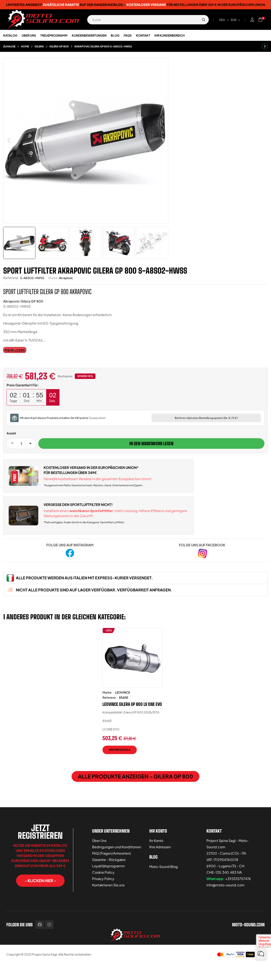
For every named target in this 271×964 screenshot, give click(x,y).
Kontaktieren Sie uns (108, 885)
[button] (40, 880)
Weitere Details (119, 749)
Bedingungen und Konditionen (116, 847)
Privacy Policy (103, 878)
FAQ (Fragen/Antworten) (111, 853)
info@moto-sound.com (225, 885)
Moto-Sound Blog (163, 866)
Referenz (10, 277)
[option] (132, 694)
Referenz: (109, 697)
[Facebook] (40, 924)
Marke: (53, 278)
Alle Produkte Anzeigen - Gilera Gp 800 (135, 776)
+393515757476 (238, 878)
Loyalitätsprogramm (108, 866)
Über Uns (99, 840)
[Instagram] (49, 924)
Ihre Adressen (160, 847)
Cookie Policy (103, 872)
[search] (203, 19)
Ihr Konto (156, 840)
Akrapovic (66, 278)
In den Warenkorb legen (151, 443)
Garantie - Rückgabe (109, 859)
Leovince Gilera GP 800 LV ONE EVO (132, 704)
